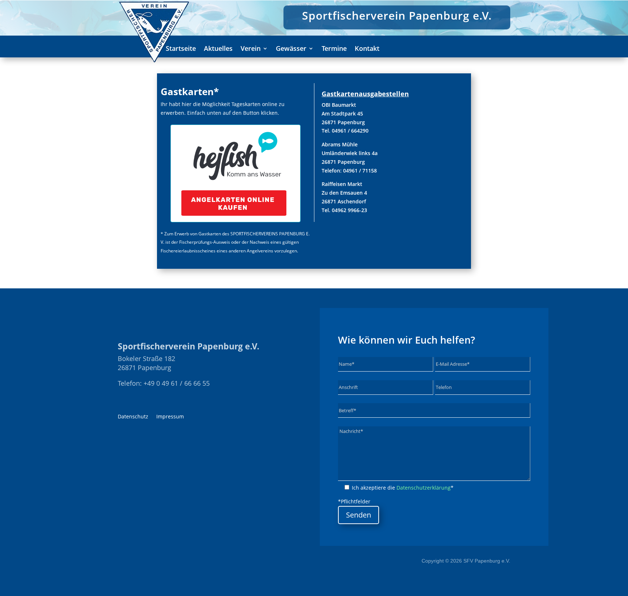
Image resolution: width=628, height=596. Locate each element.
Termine (334, 49)
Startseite (181, 49)
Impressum (170, 417)
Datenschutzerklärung (423, 487)
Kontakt (367, 49)
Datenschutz (133, 417)
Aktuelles (218, 49)
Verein (251, 49)
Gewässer (291, 49)
